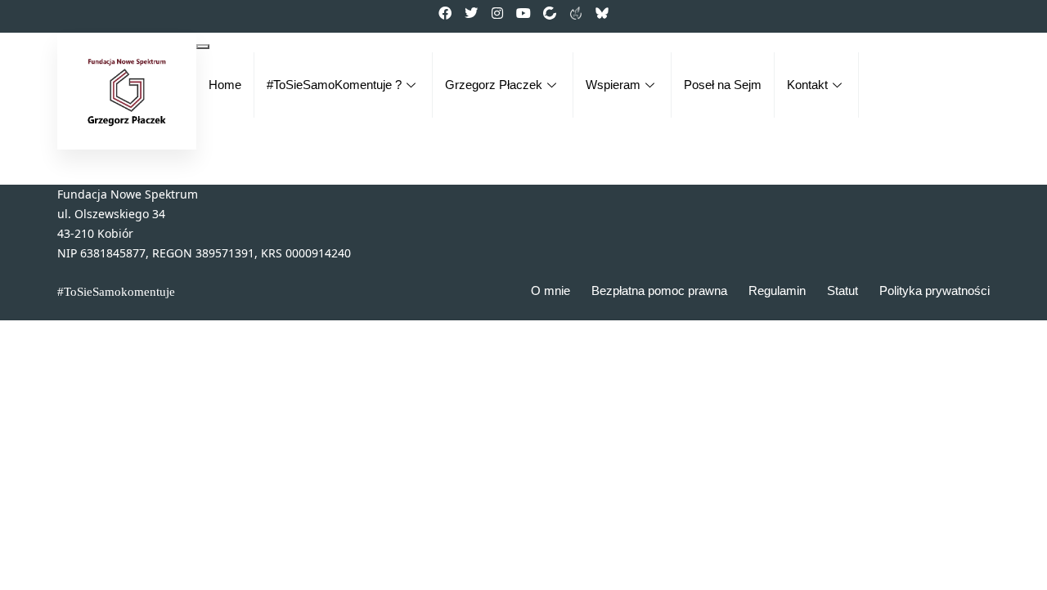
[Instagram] (497, 13)
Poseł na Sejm (723, 85)
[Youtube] (523, 13)
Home (225, 85)
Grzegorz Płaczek (493, 85)
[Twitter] (471, 13)
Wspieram (613, 85)
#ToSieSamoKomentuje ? (334, 85)
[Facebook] (445, 13)
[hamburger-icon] (202, 46)
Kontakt (807, 85)
